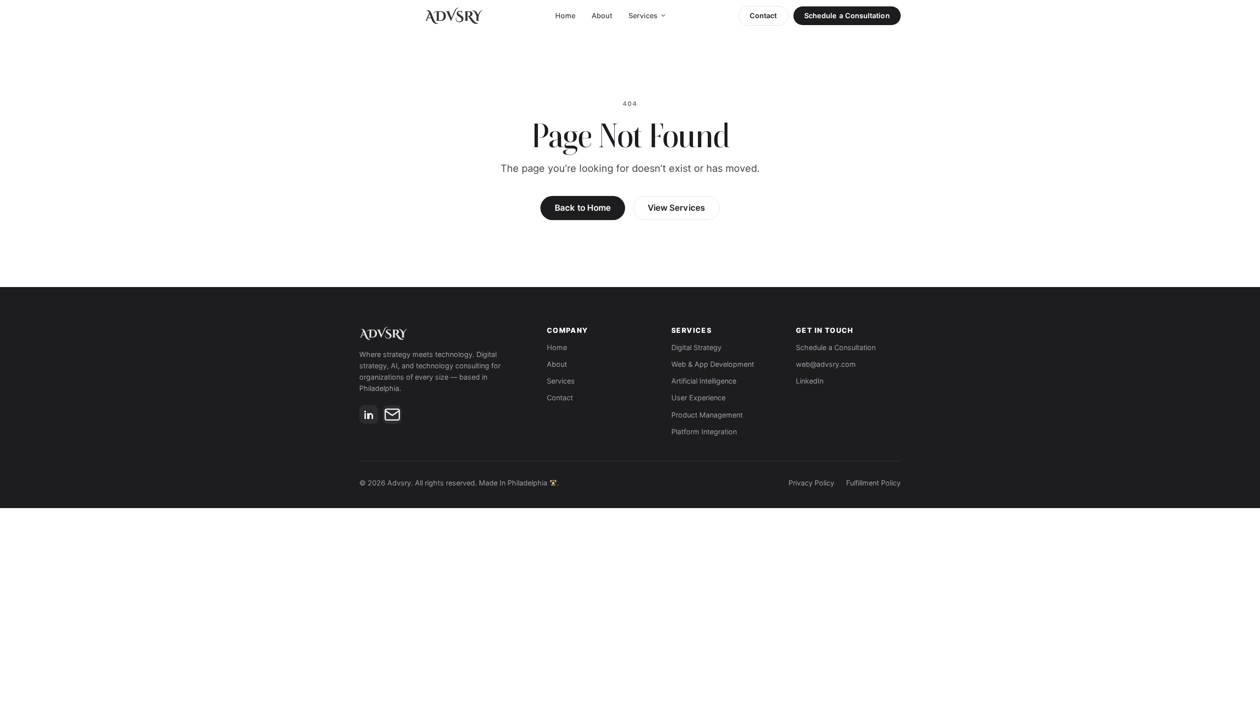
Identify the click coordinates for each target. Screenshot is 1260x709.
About (602, 15)
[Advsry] (443, 333)
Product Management (707, 415)
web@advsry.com (826, 364)
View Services (676, 208)
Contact (763, 15)
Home (565, 15)
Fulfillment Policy (873, 483)
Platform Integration (704, 431)
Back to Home (583, 208)
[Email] (392, 414)
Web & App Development (712, 364)
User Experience (698, 397)
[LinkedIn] (368, 414)
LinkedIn (809, 381)
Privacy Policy (811, 483)
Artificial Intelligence (703, 381)
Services (643, 15)
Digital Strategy (696, 347)
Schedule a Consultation (847, 15)
